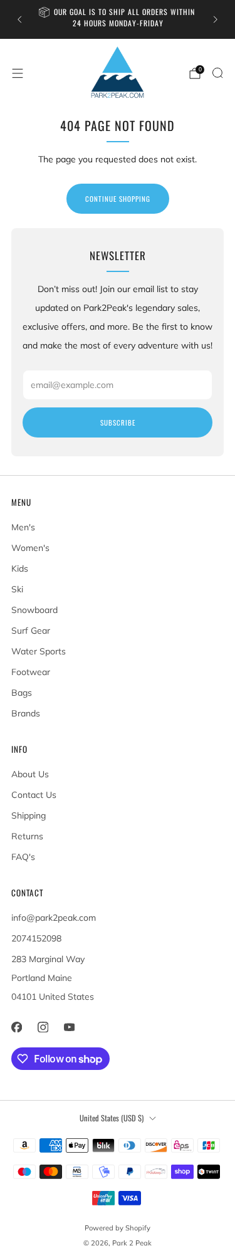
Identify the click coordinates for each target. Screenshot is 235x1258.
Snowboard (34, 610)
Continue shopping (117, 199)
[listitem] (118, 19)
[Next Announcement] (215, 19)
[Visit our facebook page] (16, 1027)
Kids (19, 568)
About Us (30, 774)
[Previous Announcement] (19, 19)
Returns (27, 836)
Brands (25, 713)
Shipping (28, 815)
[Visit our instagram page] (42, 1027)
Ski (17, 589)
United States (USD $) (112, 1118)
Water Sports (38, 651)
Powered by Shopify (117, 1228)
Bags (21, 692)
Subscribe (117, 422)
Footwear (30, 672)
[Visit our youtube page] (69, 1027)
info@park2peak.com (53, 917)
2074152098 (36, 938)
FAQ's (23, 856)
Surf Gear (30, 630)
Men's (23, 527)
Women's (30, 547)
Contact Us (33, 794)
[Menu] (17, 73)
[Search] (217, 72)
